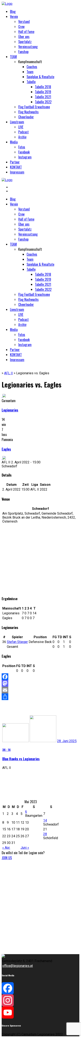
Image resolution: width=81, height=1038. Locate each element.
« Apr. (6, 848)
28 (45, 834)
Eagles (6, 449)
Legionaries (10, 410)
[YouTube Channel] (40, 1012)
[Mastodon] (40, 683)
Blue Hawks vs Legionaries (21, 758)
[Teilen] (40, 696)
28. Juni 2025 (67, 741)
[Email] (40, 690)
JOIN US (7, 857)
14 (45, 820)
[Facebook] (40, 676)
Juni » (25, 848)
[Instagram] (40, 1000)
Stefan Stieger (17, 642)
